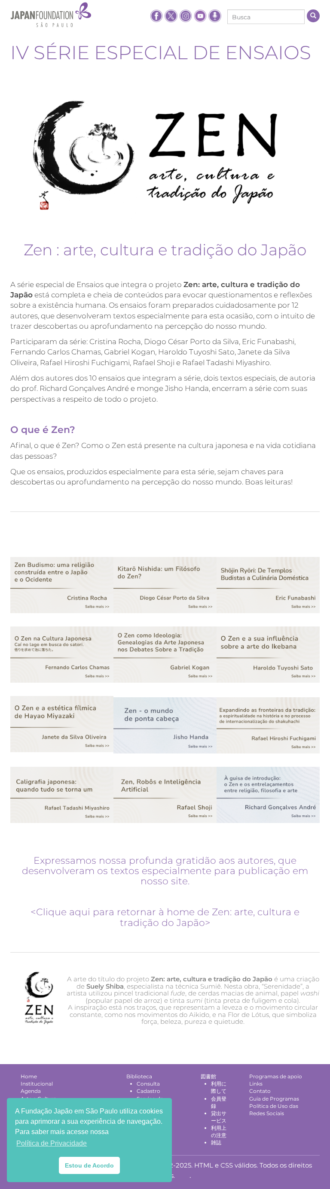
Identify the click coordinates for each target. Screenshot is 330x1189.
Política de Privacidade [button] (51, 1143)
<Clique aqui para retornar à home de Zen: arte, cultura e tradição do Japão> (165, 917)
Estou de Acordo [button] (89, 1165)
